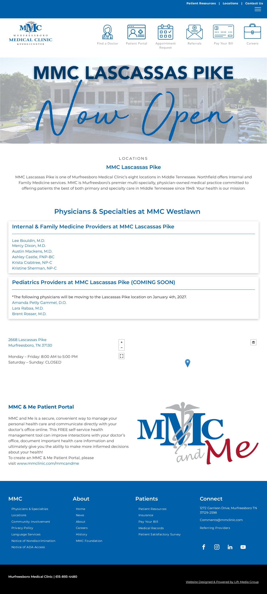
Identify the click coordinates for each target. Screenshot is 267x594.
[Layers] (253, 342)
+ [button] (121, 342)
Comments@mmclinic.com (221, 520)
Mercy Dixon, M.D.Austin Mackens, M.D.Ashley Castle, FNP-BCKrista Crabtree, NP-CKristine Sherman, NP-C (34, 257)
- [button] (121, 347)
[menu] (257, 9)
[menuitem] (201, 3)
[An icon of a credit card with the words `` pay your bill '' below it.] (223, 35)
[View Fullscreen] (121, 356)
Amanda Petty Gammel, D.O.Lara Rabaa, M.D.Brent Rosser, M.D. (39, 308)
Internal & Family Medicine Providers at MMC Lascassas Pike (94, 226)
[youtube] (243, 547)
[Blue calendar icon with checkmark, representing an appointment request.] (165, 35)
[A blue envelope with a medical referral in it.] (194, 35)
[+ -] (187, 367)
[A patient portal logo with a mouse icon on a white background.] (136, 35)
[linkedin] (230, 547)
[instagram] (217, 547)
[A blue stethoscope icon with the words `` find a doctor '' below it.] (107, 35)
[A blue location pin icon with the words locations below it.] (252, 35)
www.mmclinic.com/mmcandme (48, 463)
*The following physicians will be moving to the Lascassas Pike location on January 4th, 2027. (99, 297)
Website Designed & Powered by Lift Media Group (222, 582)
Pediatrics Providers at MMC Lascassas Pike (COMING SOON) (93, 282)
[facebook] (204, 547)
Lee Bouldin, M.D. (28, 240)
